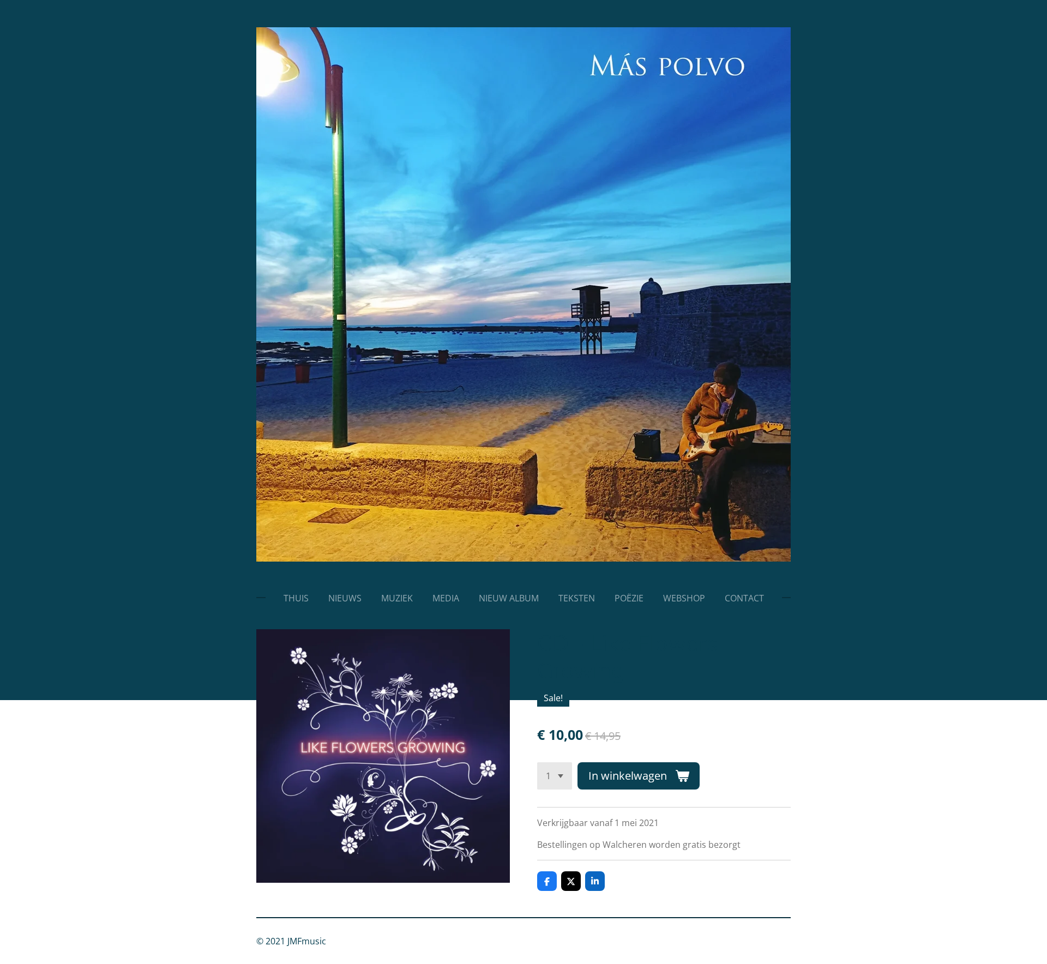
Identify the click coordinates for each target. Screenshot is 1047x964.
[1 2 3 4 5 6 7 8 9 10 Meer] (554, 776)
